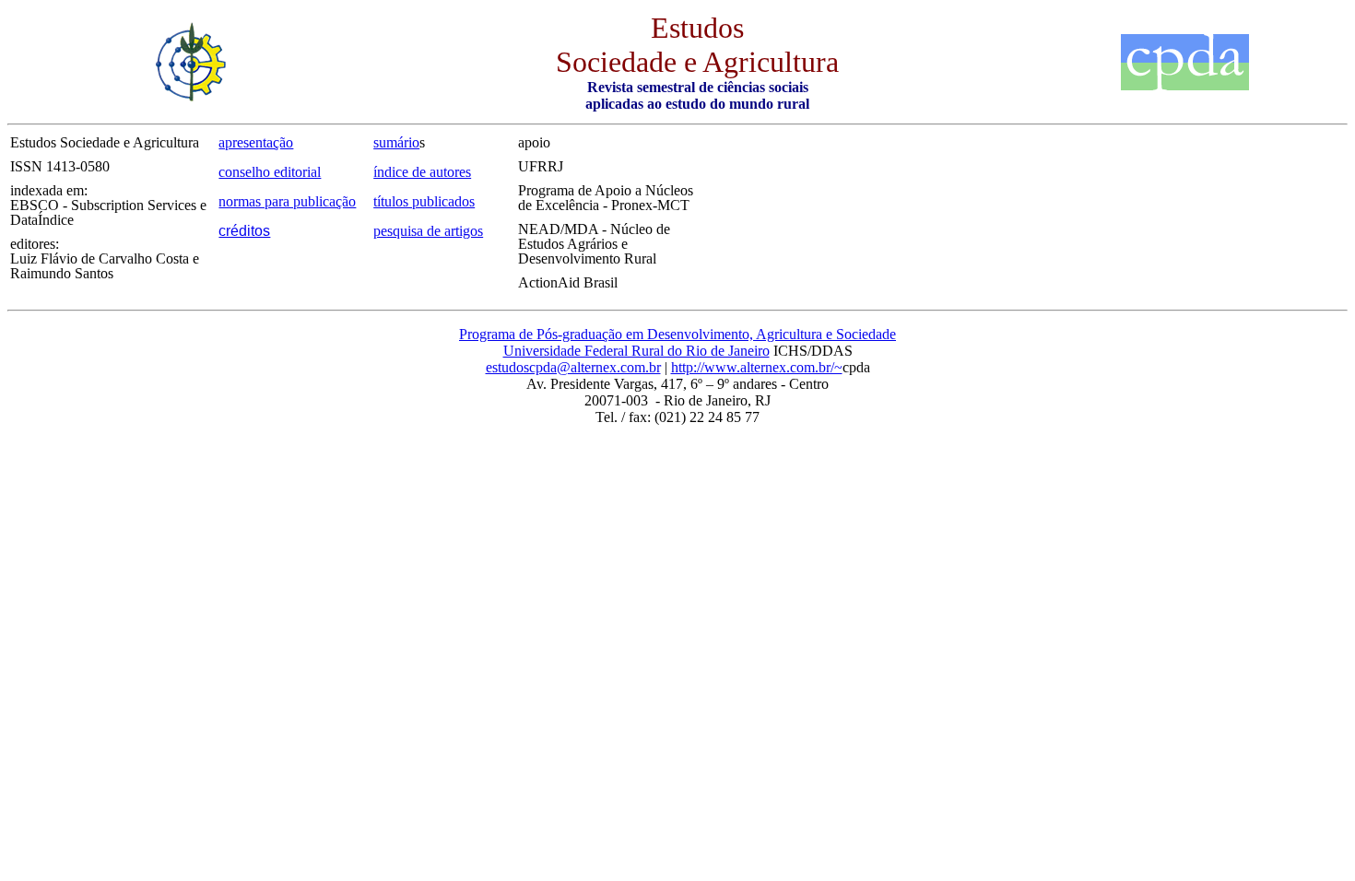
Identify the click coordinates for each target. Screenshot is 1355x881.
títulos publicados (424, 201)
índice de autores (422, 172)
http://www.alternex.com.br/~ (756, 367)
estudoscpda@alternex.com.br (573, 367)
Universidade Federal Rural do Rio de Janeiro (636, 350)
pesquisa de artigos (428, 231)
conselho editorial (269, 172)
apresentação (255, 142)
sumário (396, 142)
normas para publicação (287, 201)
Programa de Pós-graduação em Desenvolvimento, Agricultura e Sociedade (677, 334)
